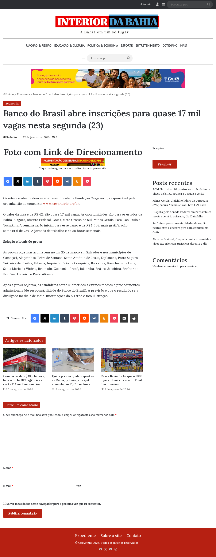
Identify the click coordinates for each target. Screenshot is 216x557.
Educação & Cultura (69, 45)
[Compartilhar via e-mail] (124, 318)
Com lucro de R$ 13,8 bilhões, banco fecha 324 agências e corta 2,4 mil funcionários (24, 380)
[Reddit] (57, 181)
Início (10, 94)
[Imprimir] (134, 318)
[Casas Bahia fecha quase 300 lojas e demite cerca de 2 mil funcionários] (122, 360)
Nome (8, 468)
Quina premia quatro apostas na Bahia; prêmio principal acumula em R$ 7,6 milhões (73, 380)
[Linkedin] (27, 181)
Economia (23, 94)
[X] (18, 181)
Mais (183, 45)
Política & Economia (103, 45)
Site (78, 485)
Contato (134, 535)
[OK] (77, 181)
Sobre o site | (113, 535)
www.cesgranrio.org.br (61, 204)
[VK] (67, 181)
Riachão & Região (38, 45)
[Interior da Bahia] (108, 23)
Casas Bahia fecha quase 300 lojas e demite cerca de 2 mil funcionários (121, 380)
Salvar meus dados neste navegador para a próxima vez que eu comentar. (54, 503)
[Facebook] (8, 181)
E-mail (8, 485)
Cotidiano (170, 45)
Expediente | (87, 535)
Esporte (127, 45)
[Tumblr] (37, 181)
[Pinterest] (47, 181)
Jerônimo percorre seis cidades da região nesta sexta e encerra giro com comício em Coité (180, 228)
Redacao (11, 137)
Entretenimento (148, 45)
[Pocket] (87, 181)
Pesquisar (159, 148)
